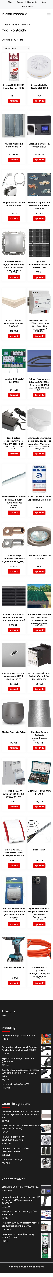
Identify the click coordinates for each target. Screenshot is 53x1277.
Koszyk (20, 2)
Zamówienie (27, 6)
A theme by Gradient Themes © (26, 1266)
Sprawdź (13, 101)
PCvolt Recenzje (14, 14)
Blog (10, 2)
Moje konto (32, 2)
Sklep (44, 2)
